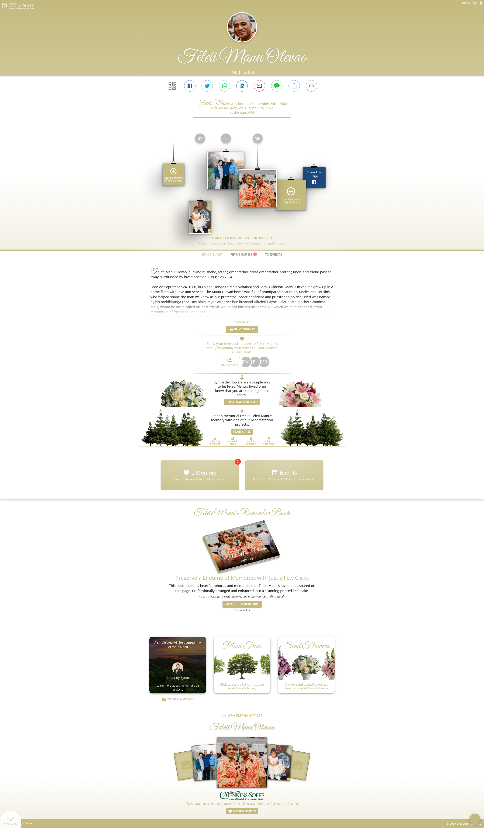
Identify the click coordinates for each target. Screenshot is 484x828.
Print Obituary (244, 329)
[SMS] (276, 86)
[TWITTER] (207, 86)
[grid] (242, 190)
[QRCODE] (172, 86)
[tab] (212, 254)
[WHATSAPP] (224, 86)
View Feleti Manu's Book (242, 604)
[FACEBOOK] (189, 86)
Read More (242, 321)
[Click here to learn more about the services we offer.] (242, 796)
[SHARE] (294, 86)
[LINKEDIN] (242, 86)
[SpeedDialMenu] (475, 819)
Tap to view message (180, 699)
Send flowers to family (242, 402)
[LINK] (311, 86)
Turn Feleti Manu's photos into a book (242, 238)
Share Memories (244, 811)
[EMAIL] (259, 86)
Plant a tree (242, 431)
